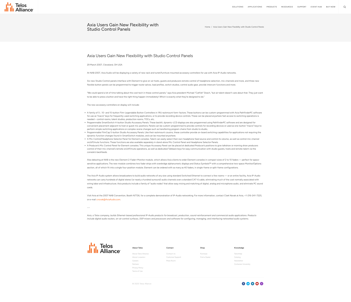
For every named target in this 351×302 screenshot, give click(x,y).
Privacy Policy (137, 268)
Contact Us (170, 254)
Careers (135, 261)
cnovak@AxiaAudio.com (108, 199)
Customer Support (173, 257)
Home (207, 27)
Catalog (237, 257)
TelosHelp (238, 254)
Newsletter (238, 261)
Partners (135, 264)
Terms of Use (137, 271)
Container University (242, 264)
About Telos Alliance (140, 254)
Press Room (171, 261)
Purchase (203, 254)
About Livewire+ (138, 257)
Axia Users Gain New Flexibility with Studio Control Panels (238, 27)
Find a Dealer (205, 257)
